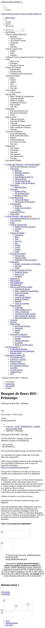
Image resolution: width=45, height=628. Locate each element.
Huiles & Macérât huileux (19, 136)
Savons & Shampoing (18, 134)
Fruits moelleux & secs (23, 310)
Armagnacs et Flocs (17, 212)
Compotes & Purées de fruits (25, 314)
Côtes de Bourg (20, 179)
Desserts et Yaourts (17, 65)
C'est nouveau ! (15, 221)
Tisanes (17, 330)
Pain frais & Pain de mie (19, 111)
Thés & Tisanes (15, 39)
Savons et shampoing (22, 336)
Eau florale (19, 343)
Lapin (17, 252)
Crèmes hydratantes (17, 140)
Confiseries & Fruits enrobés (20, 125)
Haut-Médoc (19, 175)
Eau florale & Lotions (18, 142)
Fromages (13, 63)
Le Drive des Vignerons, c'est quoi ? (23, 167)
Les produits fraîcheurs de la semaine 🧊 (25, 218)
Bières (12, 45)
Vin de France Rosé (22, 193)
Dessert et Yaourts (21, 272)
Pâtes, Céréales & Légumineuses (22, 96)
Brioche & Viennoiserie (18, 113)
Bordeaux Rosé (20, 191)
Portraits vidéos (15, 353)
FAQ (12, 374)
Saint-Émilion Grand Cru (24, 177)
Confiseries (19, 308)
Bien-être (13, 36)
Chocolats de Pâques (17, 121)
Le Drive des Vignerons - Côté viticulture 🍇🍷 (23, 164)
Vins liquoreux (15, 154)
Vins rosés (14, 152)
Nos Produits (10, 32)
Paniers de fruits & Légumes (25, 227)
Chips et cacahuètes (13, 34)
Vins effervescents (16, 156)
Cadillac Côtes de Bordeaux (25, 183)
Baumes (13, 138)
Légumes (13, 55)
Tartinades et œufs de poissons (21, 74)
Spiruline (18, 301)
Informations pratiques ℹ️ (15, 355)
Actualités (13, 368)
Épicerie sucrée (11, 117)
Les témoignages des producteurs (22, 351)
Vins (13, 146)
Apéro (12, 223)
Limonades (14, 43)
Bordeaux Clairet (21, 195)
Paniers (12, 51)
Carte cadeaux (11, 90)
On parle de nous (16, 370)
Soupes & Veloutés (17, 98)
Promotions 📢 (15, 285)
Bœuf (12, 78)
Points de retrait (15, 362)
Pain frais (18, 266)
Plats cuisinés (15, 105)
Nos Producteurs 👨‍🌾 (13, 347)
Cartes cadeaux (15, 92)
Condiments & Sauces (18, 103)
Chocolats (13, 123)
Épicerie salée (11, 94)
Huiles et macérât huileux (24, 345)
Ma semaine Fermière (13, 160)
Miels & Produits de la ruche (25, 318)
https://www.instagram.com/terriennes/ (15, 467)
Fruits (12, 53)
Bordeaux (18, 171)
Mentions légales (12, 623)
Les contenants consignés (19, 366)
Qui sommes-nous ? (17, 357)
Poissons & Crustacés (13, 67)
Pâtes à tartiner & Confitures (20, 127)
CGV (8, 621)
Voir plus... (14, 47)
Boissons (23, 34)
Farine (12, 115)
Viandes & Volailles (13, 76)
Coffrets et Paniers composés (16, 57)
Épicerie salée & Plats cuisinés (21, 287)
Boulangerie (10, 109)
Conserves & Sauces (22, 289)
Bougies (9, 146)
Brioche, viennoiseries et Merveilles (28, 264)
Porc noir (13, 86)
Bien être (13, 322)
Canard (17, 247)
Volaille (13, 80)
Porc (16, 243)
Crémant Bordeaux (22, 200)
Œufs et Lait (14, 61)
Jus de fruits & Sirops (18, 41)
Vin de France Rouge (22, 181)
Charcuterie (19, 235)
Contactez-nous (15, 372)
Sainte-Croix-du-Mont (23, 208)
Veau (12, 84)
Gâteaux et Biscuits (17, 119)
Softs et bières (15, 324)
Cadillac (18, 210)
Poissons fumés (15, 72)
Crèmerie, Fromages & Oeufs (21, 270)
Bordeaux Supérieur (22, 173)
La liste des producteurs (18, 349)
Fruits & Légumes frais (14, 49)
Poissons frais (15, 70)
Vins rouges (14, 148)
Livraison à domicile (17, 364)
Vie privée (9, 625)
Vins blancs (14, 150)
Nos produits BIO (16, 283)
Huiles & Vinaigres (17, 101)
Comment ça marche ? (18, 359)
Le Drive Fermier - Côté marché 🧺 (19, 216)
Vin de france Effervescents (25, 202)
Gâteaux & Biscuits (22, 312)
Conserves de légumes (23, 297)
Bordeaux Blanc (21, 187)
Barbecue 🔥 (15, 278)
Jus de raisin (14, 214)
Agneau (13, 82)
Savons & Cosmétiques (14, 132)
